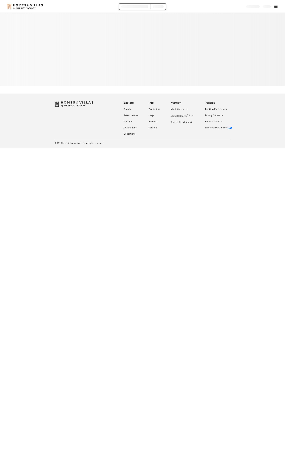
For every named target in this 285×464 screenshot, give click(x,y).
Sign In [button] (269, 6)
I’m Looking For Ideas (159, 75)
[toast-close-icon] (189, 449)
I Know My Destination (126, 75)
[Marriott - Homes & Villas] (74, 144)
